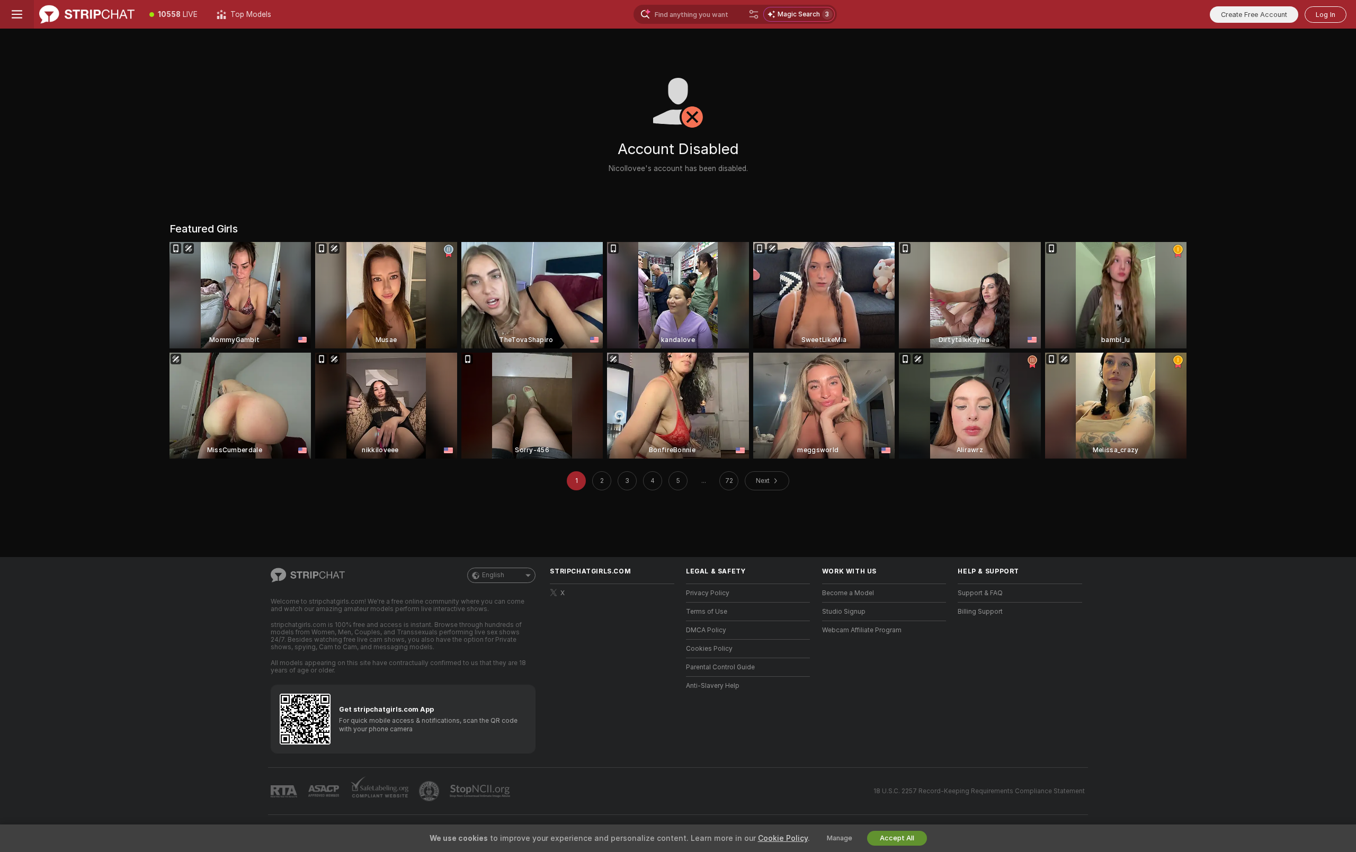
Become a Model (848, 593)
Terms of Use (706, 611)
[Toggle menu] (17, 14)
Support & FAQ (980, 593)
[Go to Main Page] (87, 14)
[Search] (753, 14)
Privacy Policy (707, 593)
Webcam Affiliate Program (862, 630)
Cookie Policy (783, 838)
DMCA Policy (706, 630)
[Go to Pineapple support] (430, 791)
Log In (1325, 15)
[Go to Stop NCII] (481, 791)
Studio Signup (844, 611)
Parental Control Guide (720, 667)
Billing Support (980, 611)
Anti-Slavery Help (712, 685)
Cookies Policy (709, 648)
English (493, 575)
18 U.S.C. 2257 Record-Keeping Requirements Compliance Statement (979, 791)
